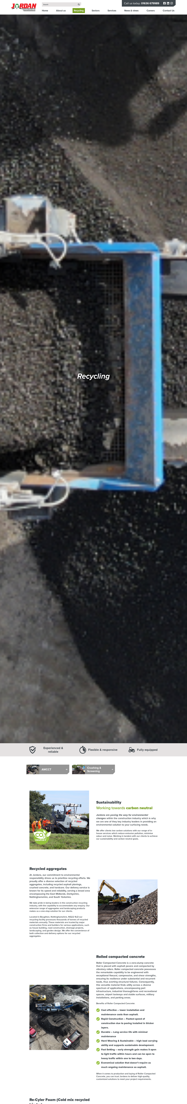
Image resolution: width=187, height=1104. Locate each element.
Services (112, 10)
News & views (131, 10)
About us (61, 10)
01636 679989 (150, 3)
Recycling (79, 10)
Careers (151, 10)
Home (45, 10)
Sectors (96, 10)
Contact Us (168, 10)
